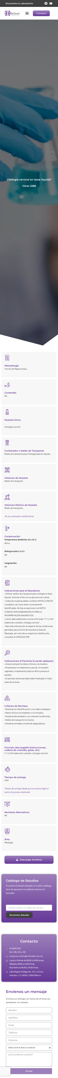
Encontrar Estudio (19, 915)
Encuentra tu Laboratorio (19, 3)
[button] (27, 13)
